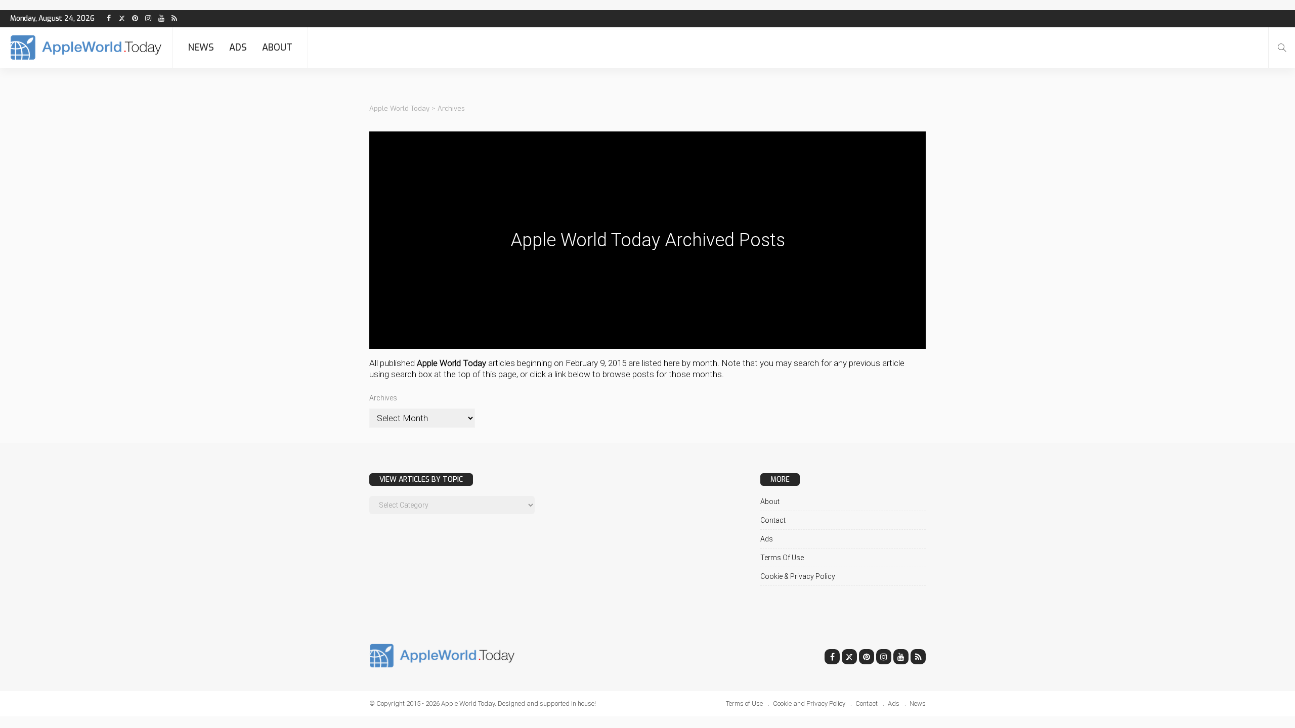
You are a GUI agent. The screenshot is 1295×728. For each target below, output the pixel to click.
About (277, 47)
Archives (383, 398)
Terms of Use (782, 558)
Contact (773, 520)
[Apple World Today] (86, 47)
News (201, 47)
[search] (1282, 47)
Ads (238, 47)
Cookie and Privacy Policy (809, 703)
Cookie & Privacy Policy (797, 576)
